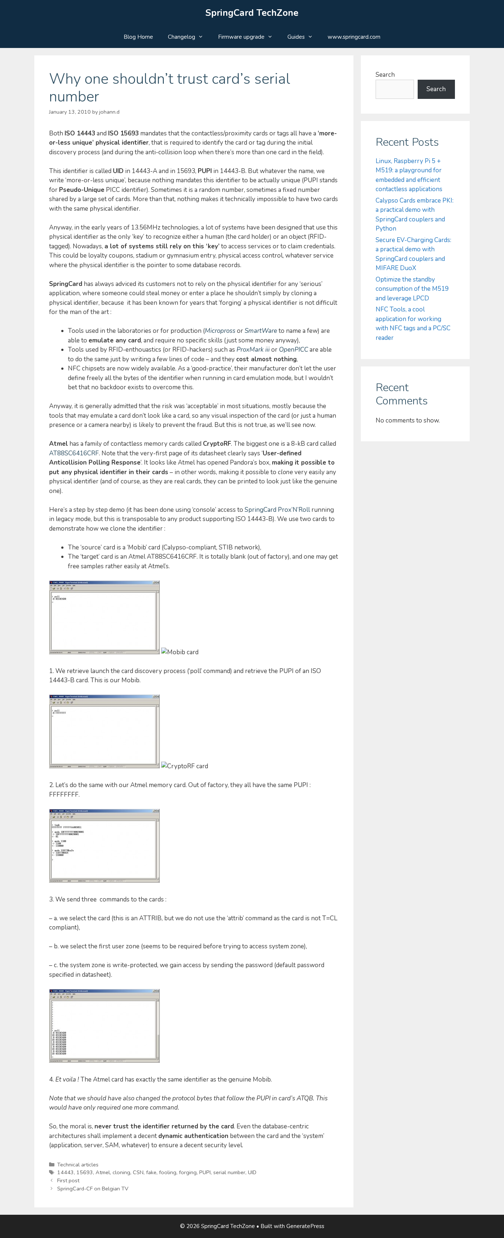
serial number (229, 1172)
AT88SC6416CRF (74, 453)
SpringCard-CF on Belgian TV (92, 1188)
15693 (84, 1172)
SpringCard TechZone (252, 13)
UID (252, 1172)
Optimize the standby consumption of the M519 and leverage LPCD (412, 289)
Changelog (181, 37)
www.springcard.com (354, 37)
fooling (167, 1172)
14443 (65, 1172)
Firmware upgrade (241, 37)
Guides (296, 37)
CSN (138, 1172)
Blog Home (138, 37)
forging (188, 1172)
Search (385, 74)
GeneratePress (305, 1226)
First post (68, 1180)
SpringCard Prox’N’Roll (277, 510)
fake (151, 1172)
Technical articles (78, 1164)
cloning (121, 1172)
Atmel (103, 1172)
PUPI (205, 1172)
